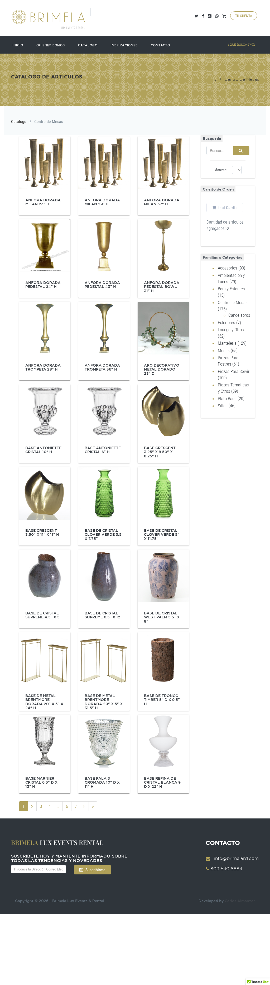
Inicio (17, 45)
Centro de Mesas (48, 121)
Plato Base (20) (231, 398)
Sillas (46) (226, 405)
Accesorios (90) (231, 268)
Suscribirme (94, 869)
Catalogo (88, 45)
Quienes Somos (50, 45)
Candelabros (239, 315)
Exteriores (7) (229, 322)
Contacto (160, 45)
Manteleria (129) (232, 343)
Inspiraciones (124, 45)
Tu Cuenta (243, 16)
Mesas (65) (228, 350)
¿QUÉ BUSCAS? (240, 44)
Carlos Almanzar (240, 901)
